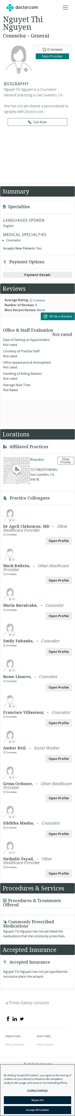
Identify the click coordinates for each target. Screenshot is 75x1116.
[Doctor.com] (22, 7)
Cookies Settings (37, 1090)
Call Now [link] (40, 122)
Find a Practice (15, 1044)
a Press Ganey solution (27, 1002)
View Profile (66, 460)
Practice (37, 459)
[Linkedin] (14, 1018)
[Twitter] (21, 1018)
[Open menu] (65, 8)
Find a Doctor (45, 1044)
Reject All (37, 1100)
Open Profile (59, 541)
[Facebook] (8, 1018)
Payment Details (37, 275)
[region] (37, 1090)
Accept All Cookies (37, 1110)
